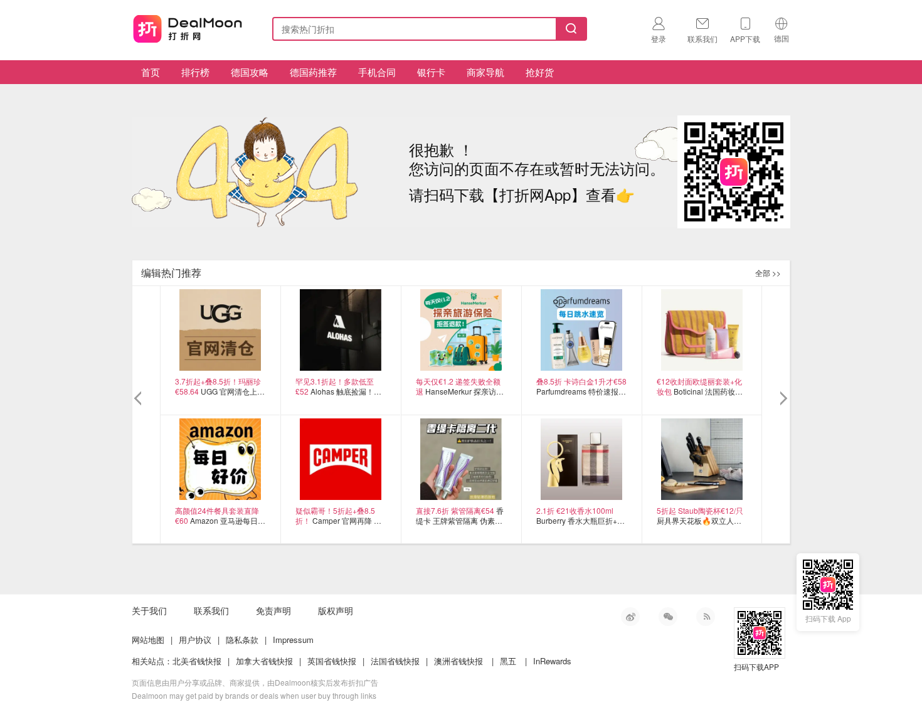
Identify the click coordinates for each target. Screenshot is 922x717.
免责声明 (273, 610)
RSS (705, 616)
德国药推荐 (313, 71)
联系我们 (211, 610)
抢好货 (540, 71)
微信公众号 (668, 616)
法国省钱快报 (395, 661)
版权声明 (335, 610)
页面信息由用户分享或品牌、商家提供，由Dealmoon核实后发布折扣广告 (255, 682)
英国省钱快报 (331, 661)
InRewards (552, 661)
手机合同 (377, 71)
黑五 (508, 661)
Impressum (293, 639)
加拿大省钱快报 (264, 661)
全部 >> (768, 272)
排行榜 (195, 71)
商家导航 (485, 71)
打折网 (187, 26)
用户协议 (195, 639)
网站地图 (148, 639)
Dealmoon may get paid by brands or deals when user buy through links (254, 695)
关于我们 (149, 610)
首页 (150, 71)
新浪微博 (630, 616)
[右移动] (782, 399)
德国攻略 (249, 71)
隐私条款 (242, 639)
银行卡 (431, 71)
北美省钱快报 (196, 661)
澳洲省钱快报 (458, 661)
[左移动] (139, 399)
